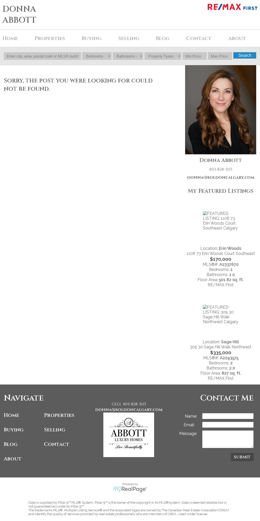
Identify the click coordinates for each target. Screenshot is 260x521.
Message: (188, 433)
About (13, 458)
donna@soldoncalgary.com (220, 177)
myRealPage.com (130, 489)
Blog (163, 38)
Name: (191, 416)
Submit (242, 457)
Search (244, 55)
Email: (190, 424)
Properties (59, 415)
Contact (199, 38)
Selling (54, 429)
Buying (14, 429)
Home (10, 38)
